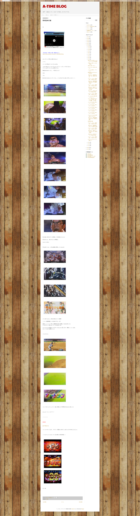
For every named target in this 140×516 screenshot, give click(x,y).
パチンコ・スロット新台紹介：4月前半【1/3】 (92, 137)
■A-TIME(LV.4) (46, 425)
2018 (88, 41)
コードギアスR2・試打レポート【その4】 (92, 105)
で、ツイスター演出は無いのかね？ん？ (92, 96)
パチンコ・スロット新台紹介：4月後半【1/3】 (92, 94)
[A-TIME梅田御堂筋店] (90, 157)
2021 (88, 36)
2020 (88, 38)
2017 (88, 43)
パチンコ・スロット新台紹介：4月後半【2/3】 (92, 85)
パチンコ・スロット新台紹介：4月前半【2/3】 (92, 128)
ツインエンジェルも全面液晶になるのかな (92, 116)
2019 (88, 40)
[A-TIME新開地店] (89, 155)
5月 (89, 57)
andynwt (72, 508)
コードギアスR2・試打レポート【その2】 (92, 110)
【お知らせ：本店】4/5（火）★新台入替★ (92, 135)
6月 (89, 55)
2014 (88, 149)
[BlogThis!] (55, 497)
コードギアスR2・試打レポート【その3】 (92, 108)
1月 (89, 145)
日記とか (50, 497)
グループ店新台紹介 (90, 26)
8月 (89, 52)
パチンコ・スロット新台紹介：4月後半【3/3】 (92, 79)
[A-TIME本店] (88, 153)
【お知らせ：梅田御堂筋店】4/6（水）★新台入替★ (92, 118)
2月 (89, 143)
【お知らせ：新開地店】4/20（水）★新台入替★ (92, 76)
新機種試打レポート (90, 30)
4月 (89, 59)
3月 (89, 142)
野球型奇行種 (90, 121)
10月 (89, 49)
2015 (88, 147)
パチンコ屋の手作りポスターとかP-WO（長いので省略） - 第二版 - (92, 99)
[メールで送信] (54, 497)
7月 (89, 54)
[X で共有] (56, 497)
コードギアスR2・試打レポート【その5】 (92, 103)
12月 (89, 46)
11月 (89, 47)
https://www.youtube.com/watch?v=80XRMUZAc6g (53, 54)
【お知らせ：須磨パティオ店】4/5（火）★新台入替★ (92, 131)
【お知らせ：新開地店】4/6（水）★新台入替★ (92, 126)
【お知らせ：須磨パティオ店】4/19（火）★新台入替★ (92, 88)
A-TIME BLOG (55, 6)
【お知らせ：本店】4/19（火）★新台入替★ (92, 91)
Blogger (82, 508)
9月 (89, 51)
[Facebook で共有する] (57, 497)
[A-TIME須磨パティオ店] (90, 156)
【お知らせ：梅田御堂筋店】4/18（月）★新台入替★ (92, 82)
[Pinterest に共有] (58, 497)
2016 (88, 44)
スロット (88, 27)
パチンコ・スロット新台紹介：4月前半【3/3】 (92, 123)
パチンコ (47, 497)
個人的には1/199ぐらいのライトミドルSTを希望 (92, 61)
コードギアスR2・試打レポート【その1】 (92, 113)
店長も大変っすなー (91, 65)
